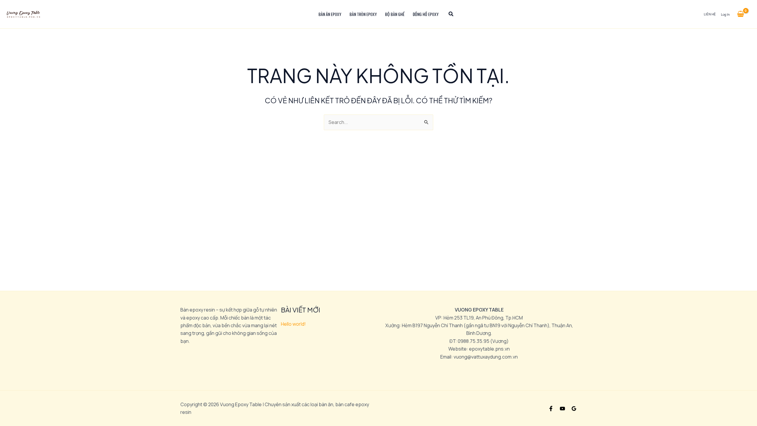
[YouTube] (562, 408)
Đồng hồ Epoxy (426, 14)
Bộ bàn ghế (395, 14)
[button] (451, 14)
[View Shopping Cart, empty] (740, 14)
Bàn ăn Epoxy (329, 14)
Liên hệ (710, 14)
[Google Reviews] (574, 408)
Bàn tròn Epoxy (363, 14)
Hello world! (293, 324)
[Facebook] (551, 408)
